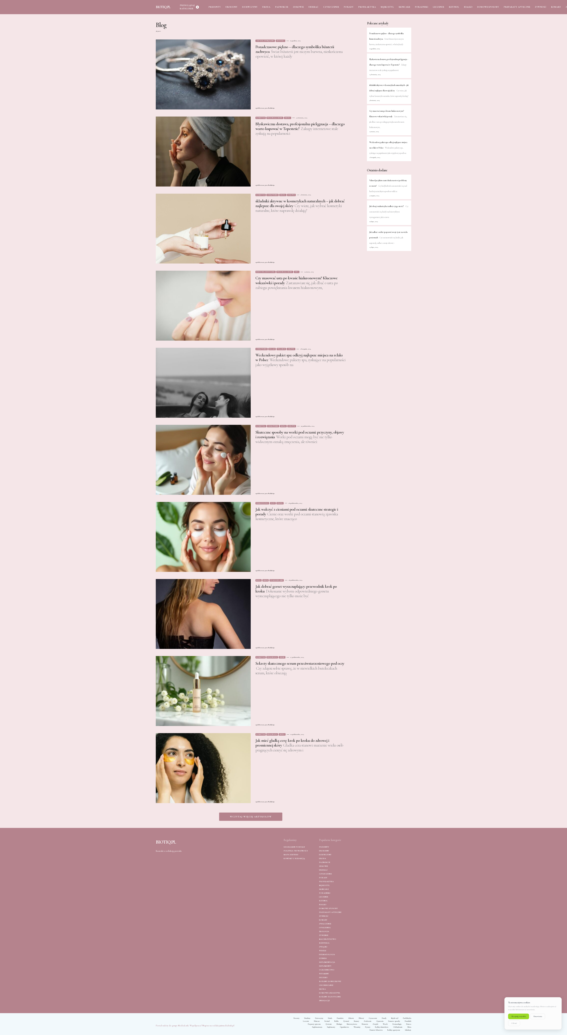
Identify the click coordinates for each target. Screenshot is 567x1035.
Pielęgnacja (272, 657)
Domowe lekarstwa (329, 993)
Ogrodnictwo (326, 970)
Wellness (281, 349)
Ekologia (324, 931)
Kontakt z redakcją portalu (168, 850)
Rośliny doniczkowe (330, 981)
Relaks (272, 349)
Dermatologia (262, 503)
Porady (323, 878)
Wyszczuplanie (276, 580)
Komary (323, 920)
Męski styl (324, 885)
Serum (282, 657)
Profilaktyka (326, 881)
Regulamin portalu (294, 847)
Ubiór (265, 580)
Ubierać (323, 870)
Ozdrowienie (272, 195)
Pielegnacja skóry (274, 118)
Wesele (322, 951)
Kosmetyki (260, 118)
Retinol (323, 901)
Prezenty (324, 847)
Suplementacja (327, 962)
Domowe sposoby (328, 908)
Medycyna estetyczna (265, 272)
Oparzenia (325, 928)
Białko (322, 905)
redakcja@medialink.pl (223, 1025)
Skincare (324, 889)
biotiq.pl (163, 7)
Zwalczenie (325, 924)
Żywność (324, 916)
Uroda (287, 118)
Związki (323, 947)
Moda (258, 580)
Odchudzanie (326, 985)
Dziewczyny (325, 855)
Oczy (273, 503)
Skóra (283, 426)
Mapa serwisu (291, 855)
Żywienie (323, 935)
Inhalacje (324, 1001)
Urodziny (324, 851)
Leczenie (323, 897)
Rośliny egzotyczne (330, 997)
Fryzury (323, 978)
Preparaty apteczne (330, 912)
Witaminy (324, 974)
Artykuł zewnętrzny (265, 41)
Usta (297, 272)
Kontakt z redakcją (294, 858)
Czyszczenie (325, 874)
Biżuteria (281, 41)
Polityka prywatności (296, 851)
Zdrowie (291, 195)
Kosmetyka (260, 426)
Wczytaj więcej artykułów (251, 816)
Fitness (323, 958)
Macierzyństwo (327, 939)
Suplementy (325, 966)
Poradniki (324, 893)
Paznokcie (324, 862)
